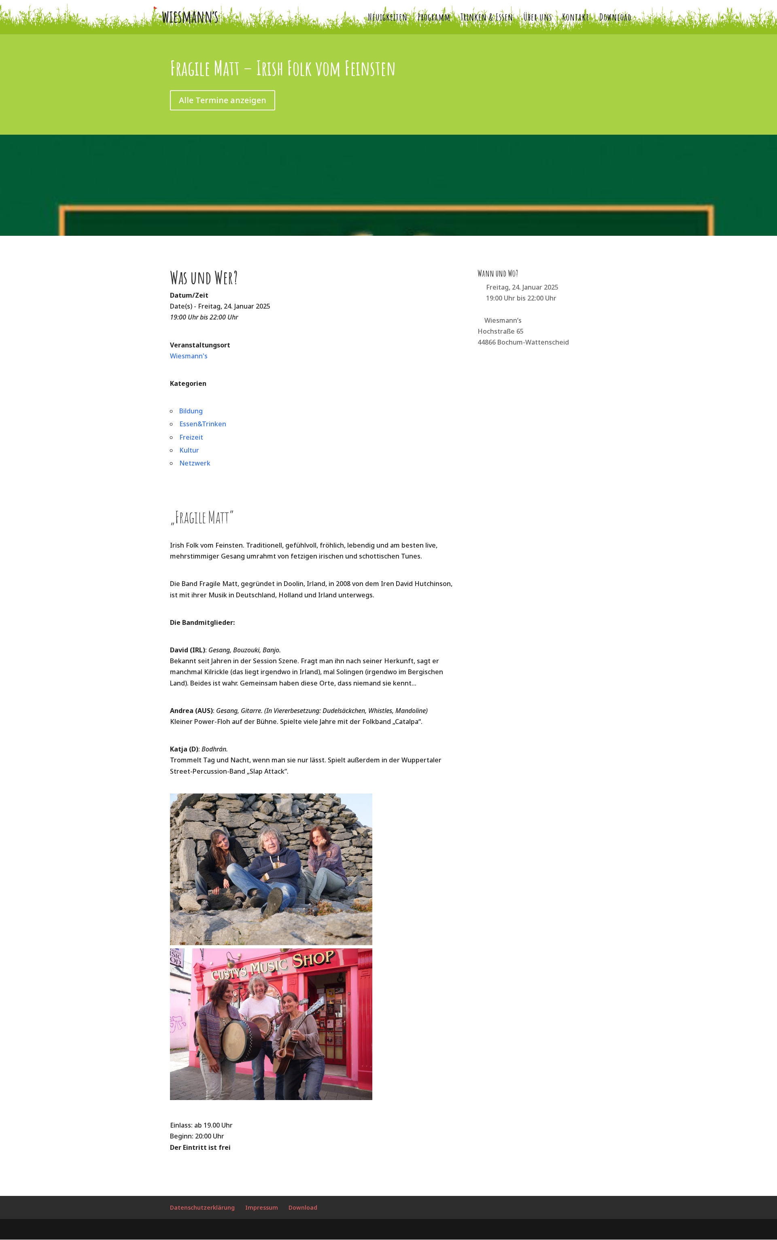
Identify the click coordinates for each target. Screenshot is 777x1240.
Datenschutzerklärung (202, 1207)
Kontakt (575, 18)
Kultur (189, 450)
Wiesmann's (189, 355)
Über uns (537, 18)
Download (615, 18)
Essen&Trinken (202, 423)
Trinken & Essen (487, 18)
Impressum (261, 1207)
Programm (434, 18)
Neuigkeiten (388, 18)
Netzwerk (194, 463)
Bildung (191, 410)
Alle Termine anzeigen (222, 100)
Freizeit (191, 437)
